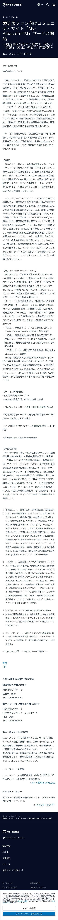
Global (15, 838)
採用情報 (6, 858)
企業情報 (6, 845)
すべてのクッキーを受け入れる (29, 914)
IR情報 (5, 852)
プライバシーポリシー (38, 887)
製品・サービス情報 (11, 870)
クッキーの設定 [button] (23, 901)
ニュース (14, 17)
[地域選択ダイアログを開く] (40, 4)
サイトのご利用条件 (10, 887)
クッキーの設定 (29, 908)
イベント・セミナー (45, 805)
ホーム (5, 17)
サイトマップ (7, 883)
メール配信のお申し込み (43, 782)
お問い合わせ (35, 883)
